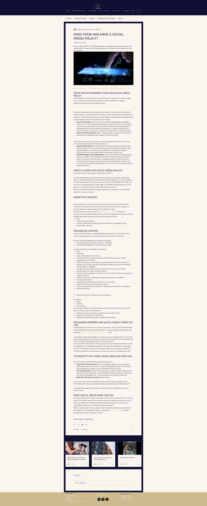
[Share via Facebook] (74, 424)
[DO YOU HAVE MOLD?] (129, 448)
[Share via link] (86, 424)
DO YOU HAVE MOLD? (127, 458)
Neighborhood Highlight (106, 18)
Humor (92, 18)
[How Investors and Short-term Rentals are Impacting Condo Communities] (103, 448)
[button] (79, 11)
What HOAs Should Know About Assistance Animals (77, 458)
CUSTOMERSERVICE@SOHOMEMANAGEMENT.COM (76, 501)
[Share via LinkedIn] (82, 424)
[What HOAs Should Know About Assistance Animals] (77, 448)
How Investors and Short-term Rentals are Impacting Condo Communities (103, 458)
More (120, 18)
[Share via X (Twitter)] (78, 424)
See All (140, 438)
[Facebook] (103, 499)
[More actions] (132, 29)
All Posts (68, 18)
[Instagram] (99, 499)
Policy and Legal (80, 18)
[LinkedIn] (107, 499)
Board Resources (88, 419)
